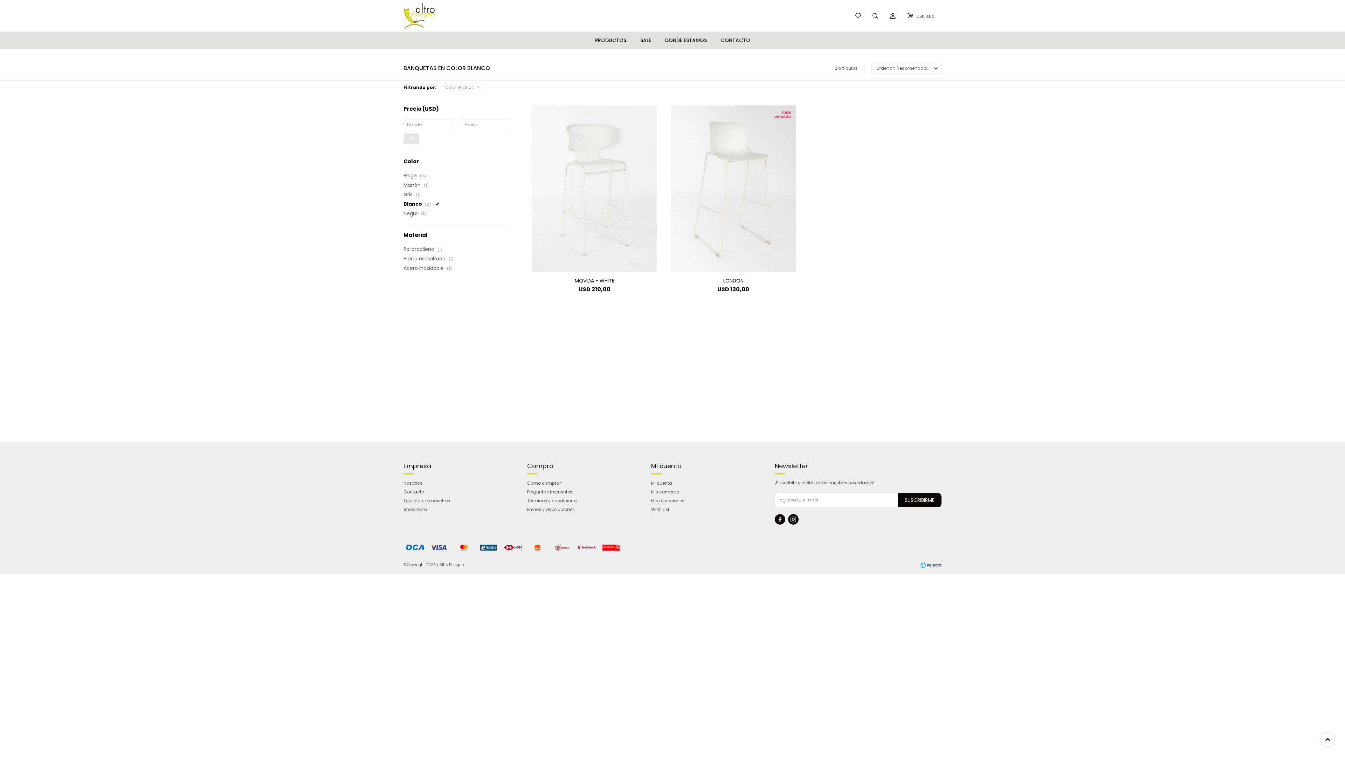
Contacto (735, 40)
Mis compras (665, 492)
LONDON (733, 280)
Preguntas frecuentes (549, 492)
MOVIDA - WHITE (594, 280)
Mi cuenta (661, 483)
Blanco (459, 87)
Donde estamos (686, 40)
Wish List (660, 509)
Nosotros (413, 483)
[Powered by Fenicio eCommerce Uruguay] (931, 565)
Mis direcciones (667, 501)
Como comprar (544, 483)
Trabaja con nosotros (427, 501)
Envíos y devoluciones (551, 509)
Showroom (415, 509)
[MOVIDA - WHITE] (594, 188)
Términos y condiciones (553, 501)
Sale (645, 40)
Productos (610, 40)
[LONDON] (733, 188)
